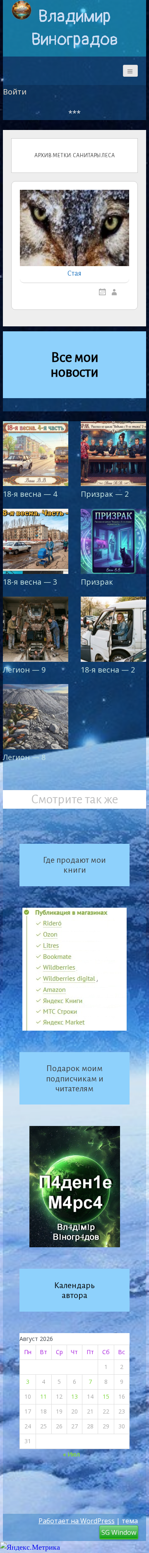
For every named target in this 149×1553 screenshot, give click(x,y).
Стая (74, 273)
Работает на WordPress (76, 1520)
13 (74, 1396)
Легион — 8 (24, 757)
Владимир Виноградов (74, 28)
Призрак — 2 (105, 494)
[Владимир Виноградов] (21, 10)
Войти (14, 92)
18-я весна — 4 (30, 494)
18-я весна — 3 (30, 582)
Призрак (97, 582)
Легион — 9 (24, 670)
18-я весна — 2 (108, 670)
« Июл (71, 1454)
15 (106, 1396)
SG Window (118, 1532)
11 (43, 1396)
